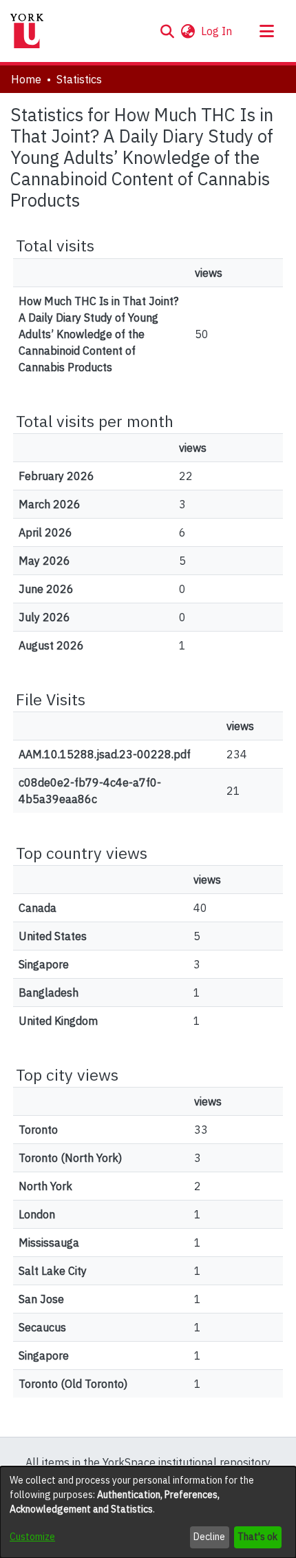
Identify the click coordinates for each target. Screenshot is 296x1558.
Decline (209, 1536)
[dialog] (148, 1512)
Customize (32, 1536)
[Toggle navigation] (266, 31)
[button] (167, 31)
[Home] (26, 31)
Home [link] (26, 79)
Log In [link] (217, 31)
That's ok (257, 1536)
